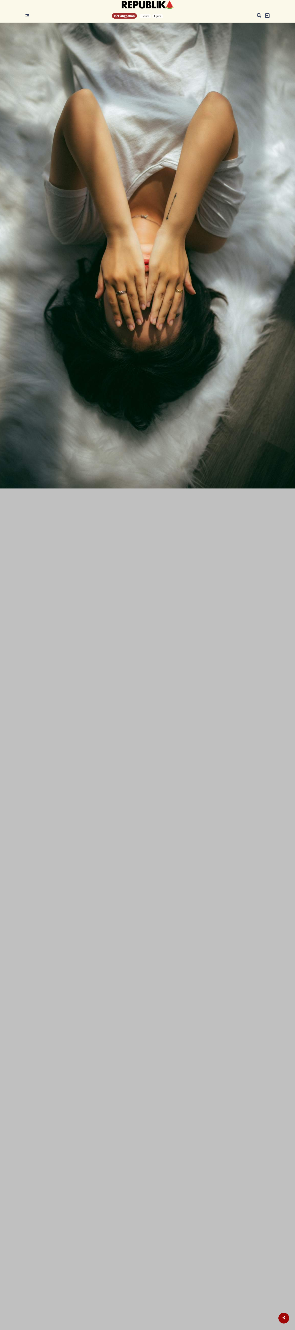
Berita (145, 16)
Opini (157, 16)
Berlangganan (124, 16)
